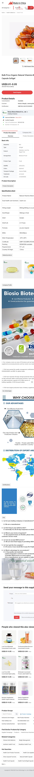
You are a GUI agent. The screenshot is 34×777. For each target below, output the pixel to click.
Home (3, 12)
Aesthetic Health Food (9, 744)
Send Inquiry (17, 92)
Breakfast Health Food (25, 744)
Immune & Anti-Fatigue (8, 717)
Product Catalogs (26, 714)
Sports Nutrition (22, 724)
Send (16, 617)
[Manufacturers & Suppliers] (17, 3)
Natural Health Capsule (26, 757)
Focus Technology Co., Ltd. (22, 770)
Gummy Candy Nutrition (8, 724)
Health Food (20, 12)
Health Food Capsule (8, 761)
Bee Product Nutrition (23, 717)
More (3, 764)
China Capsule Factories (9, 757)
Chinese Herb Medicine (9, 740)
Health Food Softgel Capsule (25, 761)
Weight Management (24, 740)
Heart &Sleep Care (7, 720)
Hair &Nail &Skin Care (23, 720)
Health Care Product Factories (11, 752)
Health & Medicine (11, 12)
